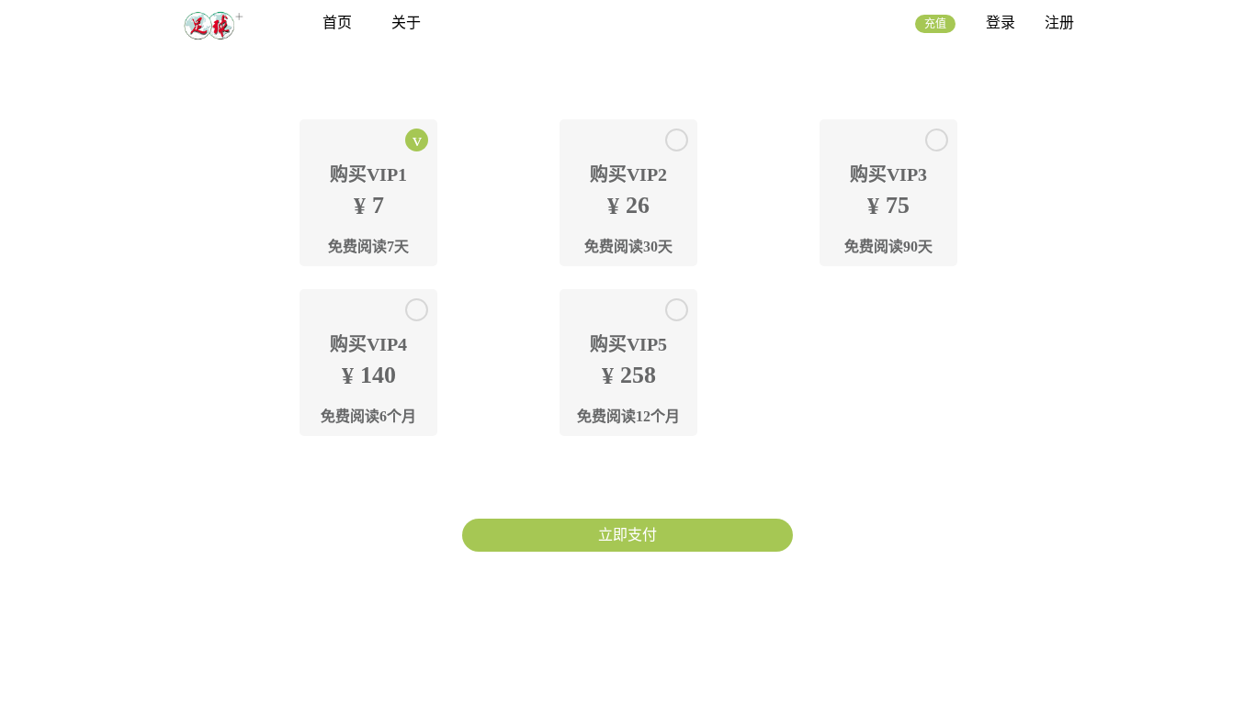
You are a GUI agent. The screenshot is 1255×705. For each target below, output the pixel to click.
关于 (406, 22)
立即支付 (627, 535)
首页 (337, 22)
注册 (1059, 22)
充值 (935, 23)
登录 (1000, 22)
